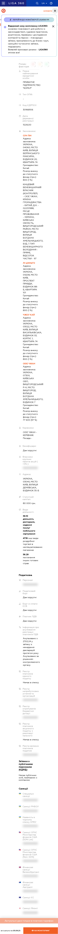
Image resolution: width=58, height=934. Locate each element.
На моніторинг (42, 931)
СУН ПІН (27, 135)
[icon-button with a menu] (55, 11)
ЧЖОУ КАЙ (29, 315)
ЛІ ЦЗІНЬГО (29, 263)
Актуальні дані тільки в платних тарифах (29, 920)
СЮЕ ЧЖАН (29, 363)
